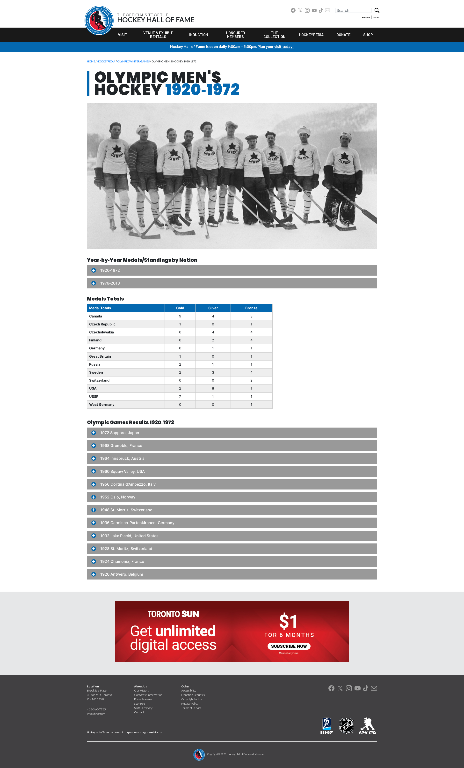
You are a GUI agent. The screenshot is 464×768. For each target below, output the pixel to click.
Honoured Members (235, 34)
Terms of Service (191, 708)
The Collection (274, 34)
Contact (376, 17)
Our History (141, 690)
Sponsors (139, 703)
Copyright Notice (191, 699)
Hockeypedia (311, 34)
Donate (343, 34)
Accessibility (188, 690)
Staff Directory (143, 708)
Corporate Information (148, 695)
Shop (368, 34)
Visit (122, 34)
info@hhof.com (96, 713)
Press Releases (143, 699)
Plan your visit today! (276, 46)
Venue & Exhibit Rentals (158, 34)
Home (91, 61)
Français (366, 17)
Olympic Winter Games (133, 61)
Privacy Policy (189, 703)
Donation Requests (193, 695)
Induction (198, 34)
